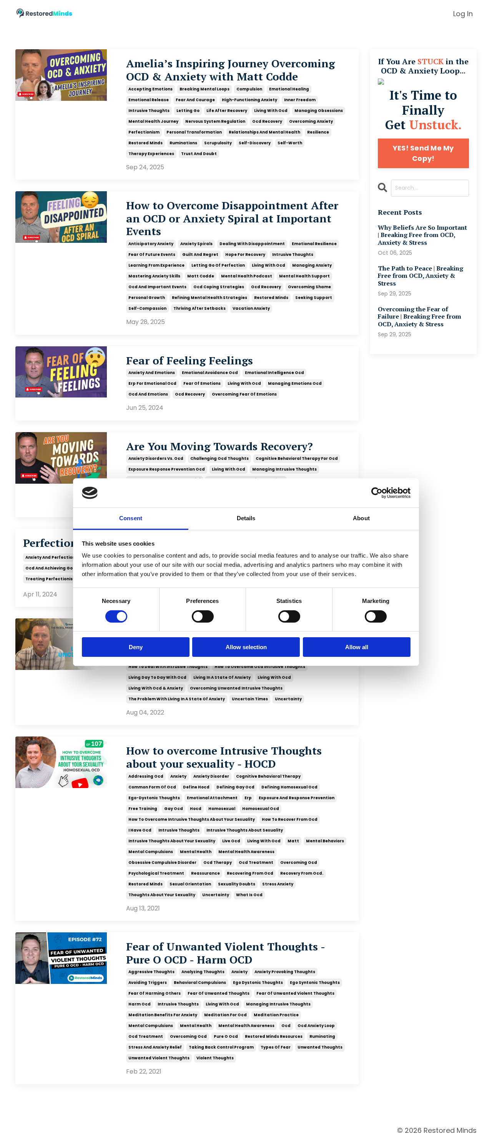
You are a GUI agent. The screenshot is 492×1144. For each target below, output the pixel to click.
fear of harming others (154, 993)
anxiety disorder (211, 776)
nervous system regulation (215, 121)
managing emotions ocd (295, 383)
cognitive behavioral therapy (268, 776)
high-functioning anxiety (249, 100)
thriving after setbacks (199, 308)
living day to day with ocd (157, 677)
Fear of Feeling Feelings (189, 360)
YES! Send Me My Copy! (423, 153)
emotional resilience (314, 244)
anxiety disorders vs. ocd (155, 458)
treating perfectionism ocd (56, 579)
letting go (187, 111)
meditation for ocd (225, 1015)
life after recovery (226, 111)
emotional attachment (212, 798)
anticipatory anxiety (150, 244)
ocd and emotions (148, 394)
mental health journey (153, 121)
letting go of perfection (218, 265)
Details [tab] (246, 518)
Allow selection (246, 647)
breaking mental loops (204, 89)
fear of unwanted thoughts (218, 993)
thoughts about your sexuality (161, 895)
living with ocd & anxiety (155, 688)
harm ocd (139, 1004)
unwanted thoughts (320, 1047)
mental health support (304, 276)
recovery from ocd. (301, 873)
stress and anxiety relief (155, 1047)
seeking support (313, 298)
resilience (318, 132)
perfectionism (144, 132)
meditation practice (276, 1015)
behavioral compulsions (200, 982)
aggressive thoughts (151, 972)
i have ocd (139, 830)
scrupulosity (218, 143)
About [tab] (361, 518)
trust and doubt (199, 154)
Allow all (356, 647)
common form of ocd (152, 787)
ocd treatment (256, 862)
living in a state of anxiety (222, 677)
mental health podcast (246, 276)
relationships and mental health (264, 132)
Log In (463, 13)
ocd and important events (157, 287)
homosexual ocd (260, 809)
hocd (195, 809)
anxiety (178, 776)
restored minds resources (274, 1036)
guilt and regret (200, 254)
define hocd (196, 787)
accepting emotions (150, 89)
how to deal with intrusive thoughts (168, 667)
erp (248, 798)
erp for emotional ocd (152, 383)
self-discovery (255, 143)
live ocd (231, 841)
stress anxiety (277, 884)
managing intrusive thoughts (284, 469)
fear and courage (195, 100)
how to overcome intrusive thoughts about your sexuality (191, 819)
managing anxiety (312, 265)
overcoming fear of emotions (244, 394)
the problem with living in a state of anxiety (176, 699)
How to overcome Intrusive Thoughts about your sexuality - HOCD (224, 757)
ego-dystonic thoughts (154, 798)
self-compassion (147, 308)
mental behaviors (325, 841)
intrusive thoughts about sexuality (244, 830)
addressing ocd (145, 776)
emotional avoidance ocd (210, 373)
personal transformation (194, 132)
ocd (286, 1026)
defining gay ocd (235, 787)
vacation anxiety (251, 308)
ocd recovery (267, 121)
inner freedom (300, 100)
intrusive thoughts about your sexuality (171, 841)
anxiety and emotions (151, 373)
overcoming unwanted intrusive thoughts (236, 688)
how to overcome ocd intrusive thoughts (259, 667)
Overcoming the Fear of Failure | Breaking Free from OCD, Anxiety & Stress (419, 317)
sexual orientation (190, 884)
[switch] (203, 616)
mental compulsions (150, 852)
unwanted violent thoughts (158, 1058)
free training (142, 809)
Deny (136, 647)
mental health (195, 852)
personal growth (146, 298)
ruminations (183, 143)
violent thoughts (215, 1058)
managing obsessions (318, 111)
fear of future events (151, 254)
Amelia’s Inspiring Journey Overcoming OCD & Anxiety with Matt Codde (230, 70)
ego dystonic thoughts (258, 982)
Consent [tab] (130, 518)
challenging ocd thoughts (219, 458)
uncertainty (288, 699)
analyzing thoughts (202, 972)
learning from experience (156, 265)
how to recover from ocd (289, 819)
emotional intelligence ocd (274, 373)
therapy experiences (151, 154)
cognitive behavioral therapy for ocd (297, 458)
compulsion (249, 89)
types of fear (276, 1047)
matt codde (200, 276)
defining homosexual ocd (289, 787)
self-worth (290, 143)
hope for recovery (245, 254)
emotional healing (289, 89)
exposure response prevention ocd (166, 469)
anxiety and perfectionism (54, 557)
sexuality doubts (236, 884)
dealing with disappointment (252, 244)
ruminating (322, 1036)
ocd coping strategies (218, 287)
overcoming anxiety (311, 121)
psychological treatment (156, 873)
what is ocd (249, 895)
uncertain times (250, 699)
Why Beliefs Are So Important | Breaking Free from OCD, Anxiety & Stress (422, 235)
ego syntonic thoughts (315, 982)
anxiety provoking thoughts (284, 972)
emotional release (148, 100)
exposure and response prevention (296, 798)
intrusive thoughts (149, 111)
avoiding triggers (147, 982)
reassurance (205, 873)
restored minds (145, 143)
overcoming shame (309, 287)
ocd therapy (217, 862)
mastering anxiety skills (154, 276)
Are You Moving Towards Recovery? (219, 446)
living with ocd (271, 111)
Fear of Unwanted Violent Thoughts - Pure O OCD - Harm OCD (225, 953)
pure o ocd (226, 1036)
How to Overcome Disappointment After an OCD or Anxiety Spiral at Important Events (232, 218)
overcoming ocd (298, 862)
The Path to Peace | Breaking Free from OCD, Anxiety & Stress (420, 276)
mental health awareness (246, 852)
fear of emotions (202, 383)
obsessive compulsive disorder (162, 862)
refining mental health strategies (209, 298)
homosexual (221, 809)
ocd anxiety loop (316, 1026)
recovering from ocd (250, 873)
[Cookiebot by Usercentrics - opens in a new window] (377, 493)
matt (293, 841)
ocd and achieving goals (52, 568)
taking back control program (221, 1047)
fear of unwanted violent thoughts (295, 993)
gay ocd (173, 809)
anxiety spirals (196, 244)
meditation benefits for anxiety (162, 1015)
